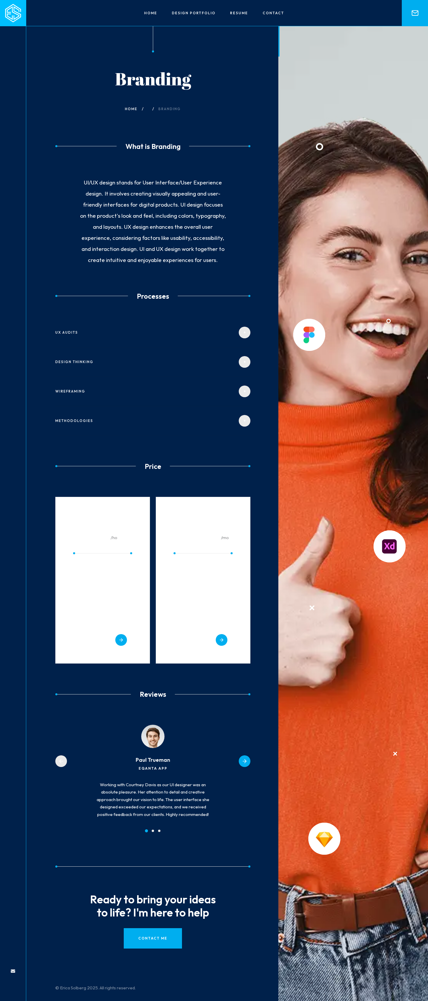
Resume (239, 13)
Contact (273, 13)
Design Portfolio (193, 13)
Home (150, 13)
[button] (61, 761)
